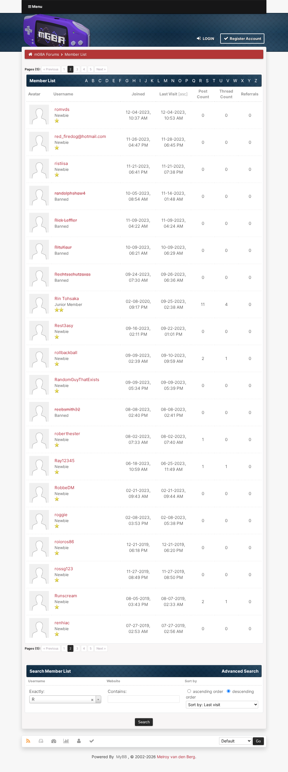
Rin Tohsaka (67, 298)
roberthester (67, 433)
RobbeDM (64, 487)
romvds (62, 109)
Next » (101, 69)
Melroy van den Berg (176, 756)
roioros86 (64, 541)
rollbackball (66, 352)
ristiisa (61, 163)
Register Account (245, 38)
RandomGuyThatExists (77, 379)
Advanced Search (240, 671)
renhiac (62, 622)
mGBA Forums (46, 54)
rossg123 (64, 568)
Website (113, 681)
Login (208, 38)
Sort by (191, 681)
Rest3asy (64, 325)
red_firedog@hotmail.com (80, 136)
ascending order (208, 691)
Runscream (66, 595)
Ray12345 (65, 460)
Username (36, 681)
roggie (61, 514)
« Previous (50, 69)
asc (183, 93)
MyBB (121, 756)
